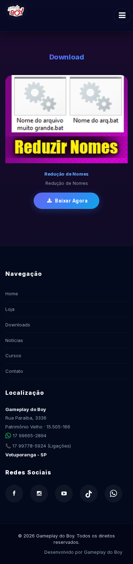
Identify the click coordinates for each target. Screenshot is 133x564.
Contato (14, 371)
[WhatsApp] (113, 493)
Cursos (13, 355)
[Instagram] (39, 493)
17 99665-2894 (29, 435)
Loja (10, 309)
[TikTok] (89, 493)
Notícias (14, 340)
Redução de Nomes (66, 174)
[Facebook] (14, 493)
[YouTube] (64, 493)
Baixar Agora (71, 201)
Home (11, 293)
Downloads (17, 324)
